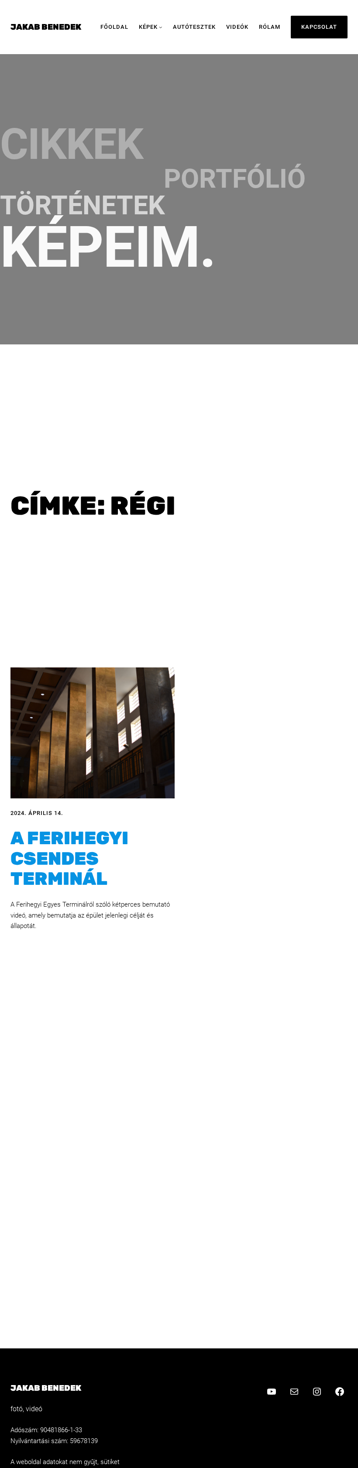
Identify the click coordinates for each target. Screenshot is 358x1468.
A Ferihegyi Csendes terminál (69, 858)
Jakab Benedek (45, 27)
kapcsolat (319, 27)
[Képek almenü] (160, 27)
